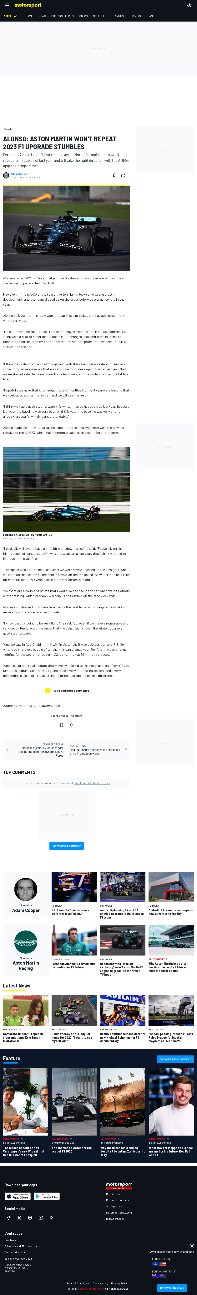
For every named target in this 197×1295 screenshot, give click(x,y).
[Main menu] (7, 5)
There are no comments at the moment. (66, 783)
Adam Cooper (19, 174)
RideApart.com (115, 1218)
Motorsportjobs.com (118, 1200)
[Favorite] (115, 175)
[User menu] (189, 5)
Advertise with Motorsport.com (23, 1246)
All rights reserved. (117, 1288)
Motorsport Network (90, 1288)
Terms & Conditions (78, 1283)
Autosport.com (115, 1206)
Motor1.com (113, 1194)
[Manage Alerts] (71, 725)
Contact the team (15, 1252)
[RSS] (51, 1218)
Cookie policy (100, 1283)
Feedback (10, 1240)
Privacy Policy (119, 1283)
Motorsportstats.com (119, 1212)
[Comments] (124, 175)
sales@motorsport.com (19, 1258)
